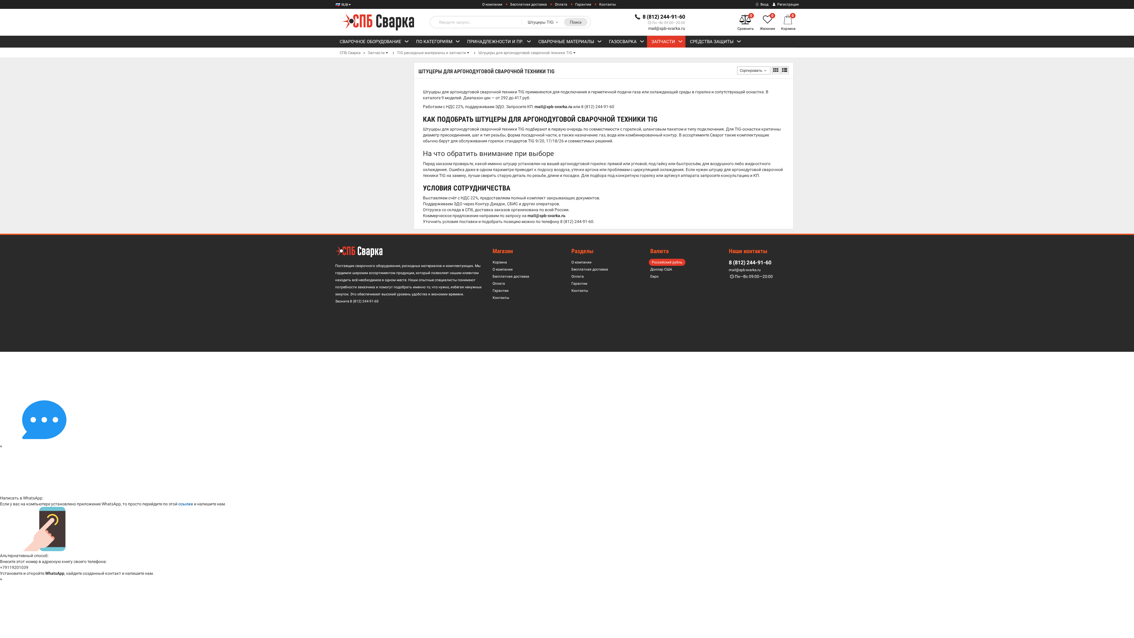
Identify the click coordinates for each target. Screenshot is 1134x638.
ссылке (185, 504)
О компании (492, 4)
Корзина (500, 262)
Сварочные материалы (566, 41)
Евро (654, 276)
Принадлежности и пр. (495, 41)
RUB (344, 5)
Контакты (607, 4)
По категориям (434, 41)
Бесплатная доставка (528, 4)
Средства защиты (712, 41)
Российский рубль (667, 262)
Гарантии (583, 4)
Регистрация (787, 4)
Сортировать (751, 70)
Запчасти (663, 41)
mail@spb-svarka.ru (666, 28)
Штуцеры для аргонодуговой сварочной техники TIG (525, 53)
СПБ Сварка (350, 53)
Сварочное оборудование (370, 41)
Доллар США (661, 269)
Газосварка (623, 41)
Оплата (561, 4)
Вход (764, 4)
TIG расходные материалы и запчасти (431, 53)
